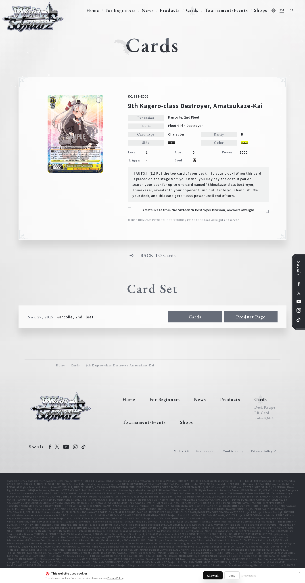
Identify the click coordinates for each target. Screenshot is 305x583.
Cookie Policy (233, 451)
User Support (206, 451)
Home (92, 10)
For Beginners (120, 10)
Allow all (213, 575)
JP (292, 10)
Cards (192, 10)
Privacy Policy (115, 578)
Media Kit (181, 451)
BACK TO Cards (158, 255)
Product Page (250, 317)
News (148, 10)
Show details (248, 575)
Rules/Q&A (264, 418)
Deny (232, 575)
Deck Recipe (264, 407)
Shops (260, 10)
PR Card (261, 413)
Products (170, 10)
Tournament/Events (226, 10)
